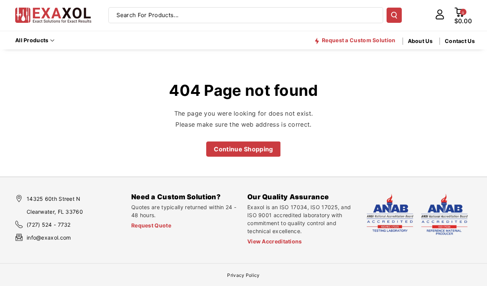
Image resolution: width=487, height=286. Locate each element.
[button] (34, 40)
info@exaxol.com (49, 237)
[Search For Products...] (394, 15)
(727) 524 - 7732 (49, 224)
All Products (32, 40)
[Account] (439, 14)
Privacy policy (243, 275)
